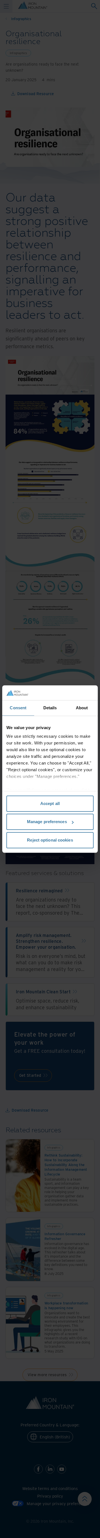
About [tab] (82, 707)
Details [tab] (50, 707)
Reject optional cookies (50, 840)
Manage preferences (47, 821)
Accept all (50, 803)
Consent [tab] (18, 707)
